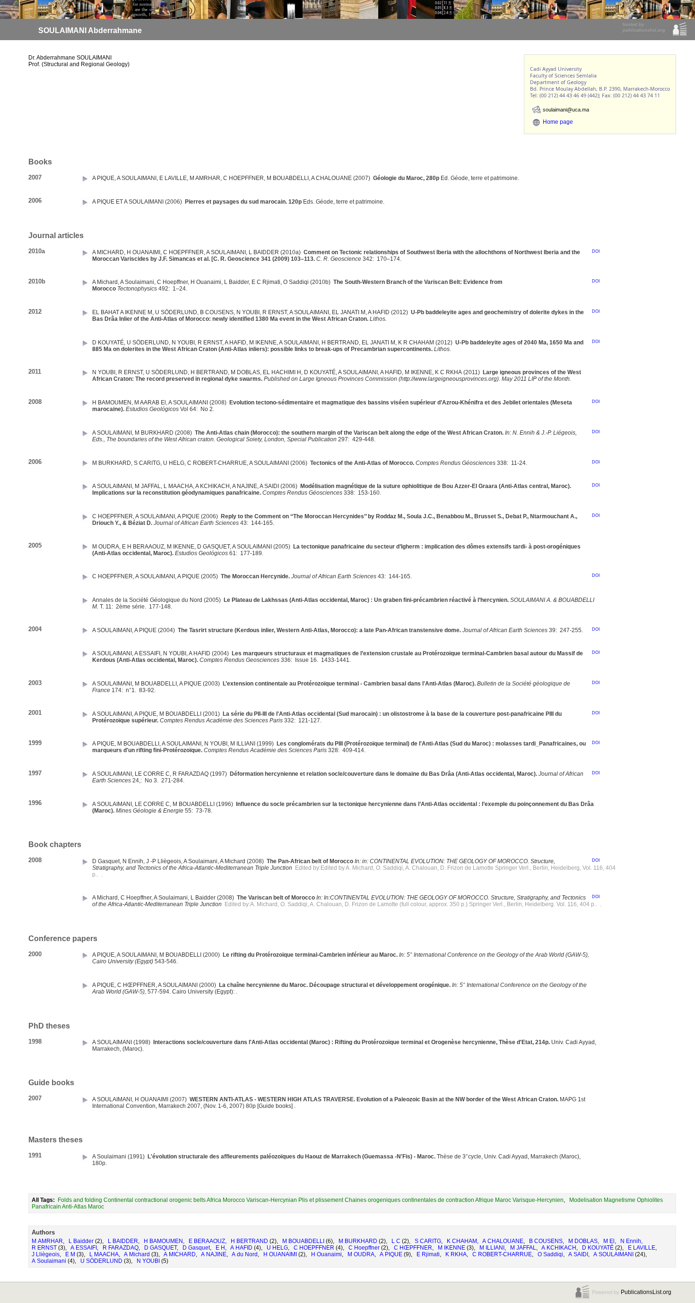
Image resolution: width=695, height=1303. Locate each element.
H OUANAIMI (280, 1254)
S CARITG (428, 1241)
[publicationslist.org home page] (679, 35)
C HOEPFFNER (314, 1247)
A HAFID (241, 1247)
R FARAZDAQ (121, 1247)
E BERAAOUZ (207, 1241)
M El (609, 1241)
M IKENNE (451, 1247)
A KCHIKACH (558, 1247)
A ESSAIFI (83, 1247)
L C (395, 1241)
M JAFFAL (523, 1247)
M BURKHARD (358, 1241)
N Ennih (630, 1241)
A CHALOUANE (502, 1241)
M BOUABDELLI (303, 1241)
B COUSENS (546, 1241)
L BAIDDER (123, 1241)
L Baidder (81, 1241)
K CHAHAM (462, 1241)
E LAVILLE (641, 1247)
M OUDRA (361, 1254)
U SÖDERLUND (101, 1261)
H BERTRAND (249, 1241)
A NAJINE (213, 1254)
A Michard (137, 1254)
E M (70, 1254)
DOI (596, 251)
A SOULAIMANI (613, 1254)
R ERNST (44, 1247)
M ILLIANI (491, 1247)
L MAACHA (104, 1254)
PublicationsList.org (646, 1292)
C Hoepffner (364, 1247)
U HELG (277, 1247)
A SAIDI (578, 1254)
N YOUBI (148, 1261)
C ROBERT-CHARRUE (502, 1254)
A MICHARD (180, 1254)
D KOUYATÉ (598, 1247)
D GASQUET (160, 1247)
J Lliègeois (46, 1254)
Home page (558, 122)
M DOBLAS (583, 1241)
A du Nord (245, 1254)
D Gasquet (196, 1247)
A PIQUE (391, 1254)
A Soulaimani (49, 1261)
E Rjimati (428, 1254)
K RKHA (456, 1254)
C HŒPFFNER (413, 1247)
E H (220, 1247)
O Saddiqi (550, 1254)
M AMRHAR (47, 1241)
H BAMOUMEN (163, 1241)
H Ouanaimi (326, 1254)
